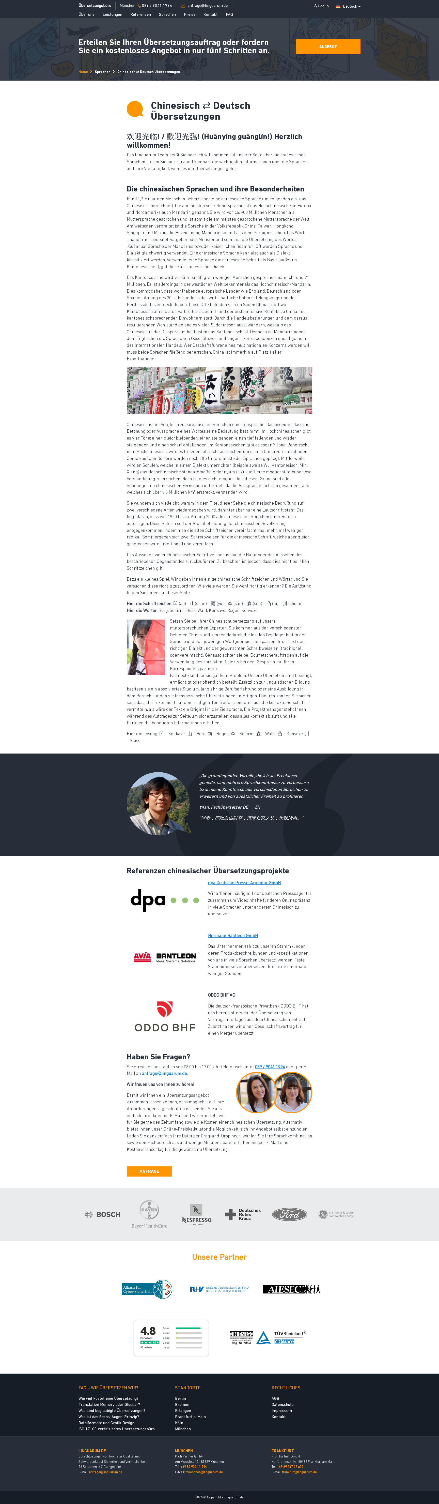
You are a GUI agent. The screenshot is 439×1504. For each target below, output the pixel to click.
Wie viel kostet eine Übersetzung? (108, 1399)
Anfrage (149, 1171)
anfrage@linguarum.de (105, 1472)
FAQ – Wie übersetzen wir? (108, 1388)
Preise (189, 15)
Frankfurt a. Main (190, 1417)
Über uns (87, 15)
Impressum (282, 1411)
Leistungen (112, 15)
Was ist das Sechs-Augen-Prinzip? (109, 1417)
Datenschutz (283, 1405)
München (183, 1429)
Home (83, 72)
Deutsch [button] (350, 7)
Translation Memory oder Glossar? (109, 1405)
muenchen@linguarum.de (204, 1472)
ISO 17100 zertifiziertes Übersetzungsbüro (117, 1429)
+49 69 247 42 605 (290, 1467)
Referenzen (140, 15)
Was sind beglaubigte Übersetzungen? (112, 1411)
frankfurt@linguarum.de (299, 1472)
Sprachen (167, 15)
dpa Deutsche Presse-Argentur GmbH (244, 883)
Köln (179, 1423)
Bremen (182, 1405)
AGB (275, 1399)
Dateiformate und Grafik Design (106, 1423)
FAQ (229, 15)
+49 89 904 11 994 (194, 1467)
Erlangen (183, 1411)
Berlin (180, 1399)
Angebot (328, 47)
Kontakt (210, 15)
